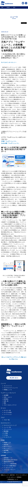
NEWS (8, 7)
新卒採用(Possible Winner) (10, 459)
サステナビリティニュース (11, 387)
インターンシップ (8, 467)
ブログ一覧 (6, 420)
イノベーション (8, 414)
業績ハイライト (8, 452)
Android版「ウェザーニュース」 (10, 143)
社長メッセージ (8, 397)
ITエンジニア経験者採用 (10, 463)
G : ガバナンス (7, 437)
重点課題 (6, 431)
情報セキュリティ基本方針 (8, 475)
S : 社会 (6, 435)
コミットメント (8, 429)
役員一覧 (6, 401)
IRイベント (6, 448)
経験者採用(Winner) (9, 461)
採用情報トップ (8, 457)
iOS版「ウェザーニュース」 (9, 141)
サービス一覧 (7, 410)
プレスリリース (8, 385)
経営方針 (6, 444)
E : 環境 (6, 433)
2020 (14, 7)
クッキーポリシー (11, 477)
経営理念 (6, 399)
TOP (2, 7)
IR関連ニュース (8, 389)
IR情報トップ (7, 442)
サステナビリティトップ (10, 425)
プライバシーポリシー (9, 469)
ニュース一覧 (7, 427)
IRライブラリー (8, 446)
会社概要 (6, 395)
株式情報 (6, 450)
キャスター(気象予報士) (10, 465)
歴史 (5, 403)
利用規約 (19, 477)
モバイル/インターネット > (8, 62)
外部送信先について (13, 479)
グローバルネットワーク (10, 405)
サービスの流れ (8, 412)
